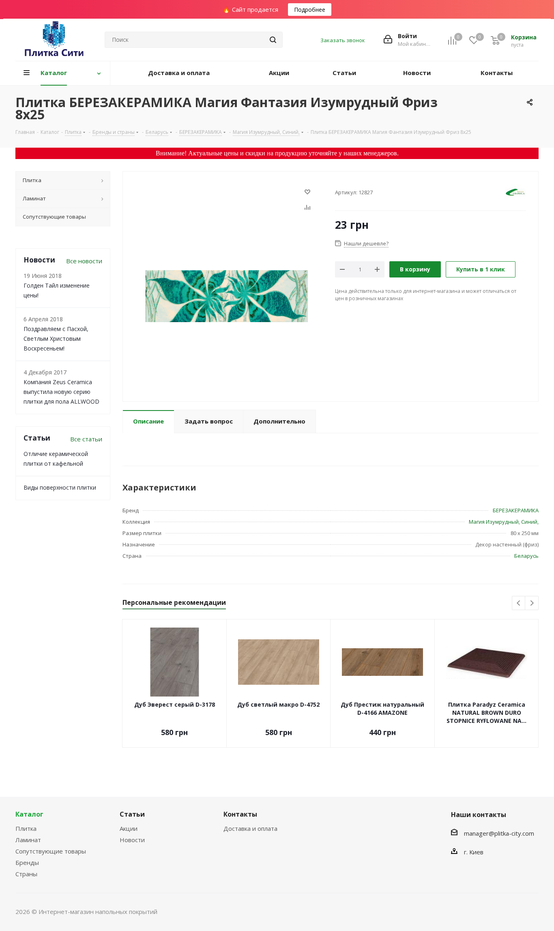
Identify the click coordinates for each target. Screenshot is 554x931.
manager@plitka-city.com (499, 833)
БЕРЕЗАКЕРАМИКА (516, 510)
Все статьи (86, 439)
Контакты (240, 814)
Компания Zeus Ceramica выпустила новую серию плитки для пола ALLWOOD (61, 391)
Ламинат (28, 840)
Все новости (84, 261)
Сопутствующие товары (50, 851)
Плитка (26, 828)
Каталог (29, 814)
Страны (26, 874)
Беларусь (526, 555)
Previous (519, 603)
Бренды (27, 862)
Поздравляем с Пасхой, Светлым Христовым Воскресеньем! (56, 338)
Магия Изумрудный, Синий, (504, 521)
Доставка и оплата (250, 828)
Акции (128, 828)
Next (532, 603)
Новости (132, 840)
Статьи (132, 814)
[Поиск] (273, 40)
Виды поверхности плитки (60, 487)
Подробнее (309, 9)
